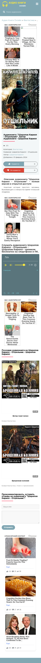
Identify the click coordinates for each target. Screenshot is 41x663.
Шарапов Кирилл (16, 154)
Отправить (8, 527)
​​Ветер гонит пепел (20, 416)
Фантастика (17, 149)
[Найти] (4, 12)
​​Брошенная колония (20, 481)
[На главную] (14, 4)
